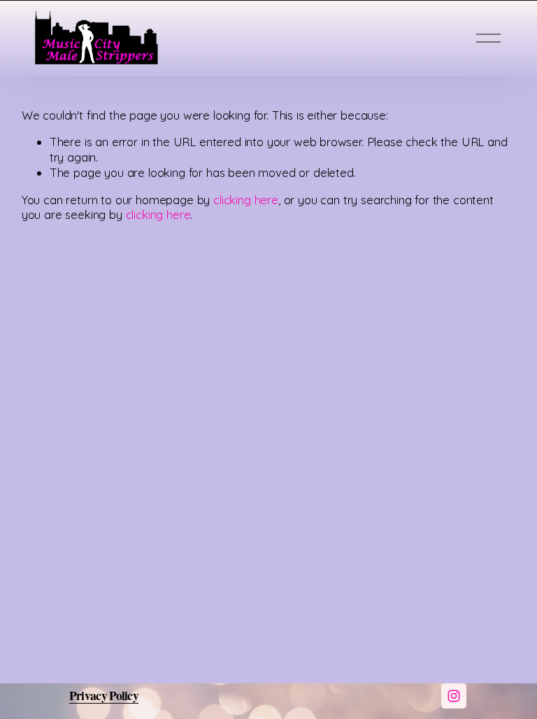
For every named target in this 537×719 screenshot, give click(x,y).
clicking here (245, 199)
